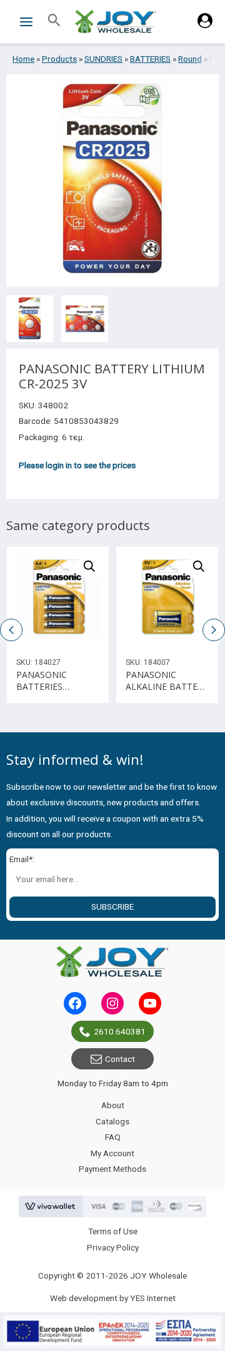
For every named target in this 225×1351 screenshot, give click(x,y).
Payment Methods (112, 1169)
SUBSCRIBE (112, 906)
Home (23, 59)
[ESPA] (112, 1331)
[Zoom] (89, 566)
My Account (112, 1153)
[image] (58, 598)
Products (59, 59)
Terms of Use (113, 1231)
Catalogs (112, 1121)
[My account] (205, 25)
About (112, 1105)
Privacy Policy (113, 1247)
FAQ (113, 1137)
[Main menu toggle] (25, 21)
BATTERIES (150, 59)
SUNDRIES (103, 59)
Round (190, 59)
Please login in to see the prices (77, 465)
